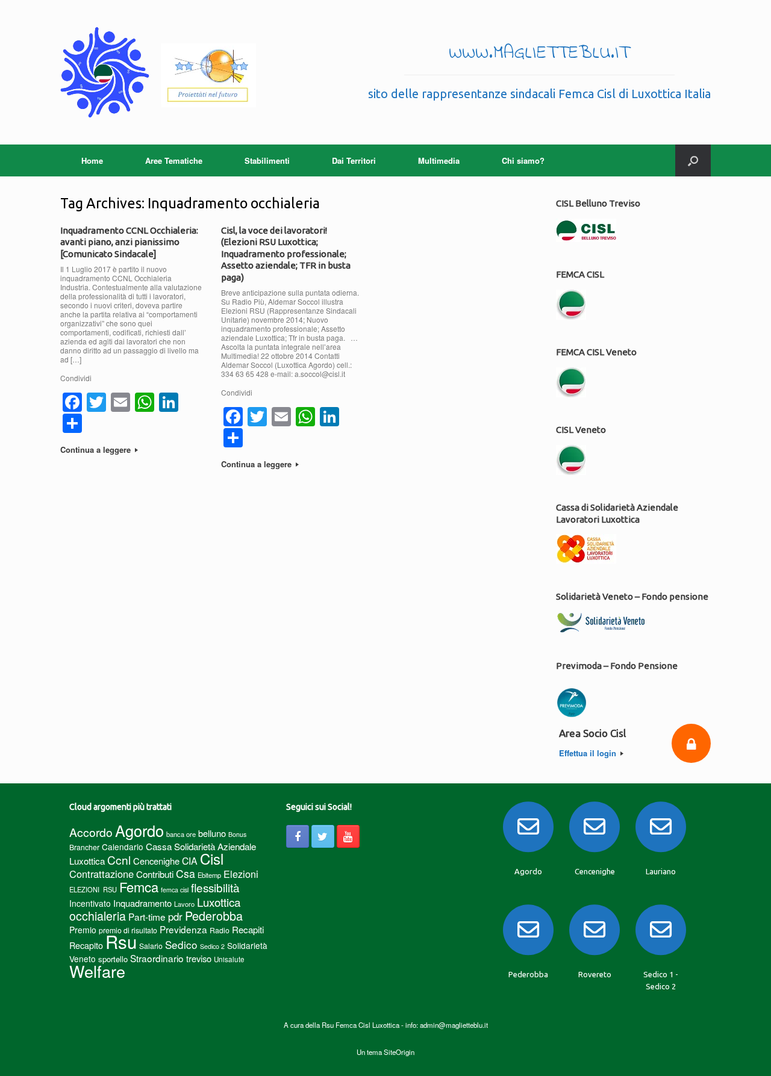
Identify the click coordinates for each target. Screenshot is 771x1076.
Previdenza (183, 929)
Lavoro (184, 904)
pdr (175, 916)
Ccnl (119, 859)
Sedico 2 (212, 946)
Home (92, 160)
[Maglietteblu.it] (158, 72)
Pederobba (214, 915)
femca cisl (175, 889)
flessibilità (215, 887)
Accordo (91, 832)
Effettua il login (589, 753)
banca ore (181, 834)
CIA (190, 861)
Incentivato (90, 903)
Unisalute (229, 959)
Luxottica (218, 902)
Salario (151, 946)
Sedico (181, 944)
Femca (138, 886)
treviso (198, 958)
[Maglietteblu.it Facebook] (297, 836)
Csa (185, 873)
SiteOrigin (399, 1052)
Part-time (147, 916)
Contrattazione (101, 873)
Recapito (86, 945)
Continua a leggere (96, 449)
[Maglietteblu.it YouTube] (348, 836)
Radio (219, 930)
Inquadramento (142, 903)
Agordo (139, 830)
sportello (113, 959)
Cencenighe (156, 860)
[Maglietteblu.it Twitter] (322, 836)
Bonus (237, 834)
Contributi (154, 874)
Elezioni (240, 873)
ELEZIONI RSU (93, 889)
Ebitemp (209, 875)
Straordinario (157, 958)
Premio (82, 930)
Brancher (84, 847)
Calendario (122, 847)
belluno (212, 833)
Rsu (121, 941)
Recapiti (248, 929)
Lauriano (661, 871)
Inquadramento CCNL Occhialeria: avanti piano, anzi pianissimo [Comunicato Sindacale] (129, 242)
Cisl (211, 858)
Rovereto (594, 974)
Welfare (97, 971)
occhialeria (97, 915)
